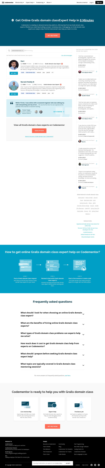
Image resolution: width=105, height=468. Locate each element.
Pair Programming (79, 444)
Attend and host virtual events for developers (17, 448)
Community (62, 444)
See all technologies (66, 55)
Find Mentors (46, 449)
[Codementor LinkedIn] (99, 465)
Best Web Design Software (81, 446)
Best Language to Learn (80, 454)
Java (44, 72)
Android (39, 72)
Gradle (96, 205)
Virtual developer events (87, 237)
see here (67, 375)
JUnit (94, 200)
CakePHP (87, 208)
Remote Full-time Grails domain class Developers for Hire (88, 229)
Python (38, 93)
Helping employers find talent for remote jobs (17, 456)
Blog (60, 446)
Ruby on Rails (89, 197)
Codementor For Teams (65, 451)
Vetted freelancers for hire (88, 234)
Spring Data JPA (95, 208)
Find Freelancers (47, 451)
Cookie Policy (58, 463)
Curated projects (87, 232)
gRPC (94, 203)
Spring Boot (81, 197)
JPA (90, 211)
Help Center (85, 465)
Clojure (92, 205)
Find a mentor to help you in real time (15, 444)
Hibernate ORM (88, 200)
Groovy (86, 211)
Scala (81, 200)
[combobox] (47, 51)
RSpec (90, 203)
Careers (78, 465)
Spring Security (84, 203)
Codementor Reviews (80, 451)
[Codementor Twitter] (95, 465)
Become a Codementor (49, 444)
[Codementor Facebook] (92, 465)
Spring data (80, 211)
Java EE (48, 72)
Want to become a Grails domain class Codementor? (39, 136)
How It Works (46, 446)
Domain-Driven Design (83, 205)
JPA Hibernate (80, 208)
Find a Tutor (46, 454)
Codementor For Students (66, 449)
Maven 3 (87, 214)
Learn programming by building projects (15, 452)
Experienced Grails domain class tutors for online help (88, 224)
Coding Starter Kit (79, 449)
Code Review (62, 454)
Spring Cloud (95, 211)
